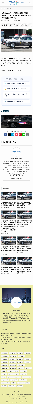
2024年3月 (20, 359)
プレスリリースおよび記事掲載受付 (17, 396)
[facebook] (13, 174)
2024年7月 (20, 362)
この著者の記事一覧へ (16, 179)
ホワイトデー (5, 380)
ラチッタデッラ (6, 383)
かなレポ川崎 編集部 (16, 158)
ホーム (3, 394)
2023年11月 (13, 356)
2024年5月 (4, 362)
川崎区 (28, 383)
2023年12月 (22, 356)
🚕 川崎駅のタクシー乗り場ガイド (16, 101)
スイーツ (10, 377)
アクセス (10, 371)
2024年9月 (4, 365)
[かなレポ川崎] (16, 3)
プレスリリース (27, 377)
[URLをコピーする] (27, 134)
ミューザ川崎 (14, 380)
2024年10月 (13, 365)
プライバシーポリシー (11, 394)
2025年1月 (13, 368)
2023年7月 (12, 353)
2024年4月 (27, 359)
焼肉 (14, 386)
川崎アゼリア (20, 383)
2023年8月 (20, 353)
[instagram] (19, 174)
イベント (4, 374)
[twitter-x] (16, 174)
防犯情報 (6, 111)
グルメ (3, 377)
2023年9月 (27, 353)
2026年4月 (28, 368)
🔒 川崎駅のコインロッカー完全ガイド (16, 89)
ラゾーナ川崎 (23, 380)
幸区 (10, 386)
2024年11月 (21, 365)
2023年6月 (4, 353)
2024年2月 (12, 359)
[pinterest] (19, 391)
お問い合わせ (20, 394)
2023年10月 (5, 356)
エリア (10, 374)
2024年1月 (4, 359)
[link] (10, 174)
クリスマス (23, 374)
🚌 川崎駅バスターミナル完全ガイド (16, 83)
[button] (5, 134)
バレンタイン (17, 377)
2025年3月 (20, 368)
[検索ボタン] (30, 3)
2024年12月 (5, 368)
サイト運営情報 (27, 394)
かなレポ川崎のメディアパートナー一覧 (17, 398)
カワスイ (16, 374)
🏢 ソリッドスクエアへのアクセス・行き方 (16, 95)
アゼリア (16, 371)
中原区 (13, 383)
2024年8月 (27, 362)
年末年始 (4, 386)
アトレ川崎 (23, 371)
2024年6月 (12, 362)
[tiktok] (23, 174)
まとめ (3, 371)
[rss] (21, 391)
